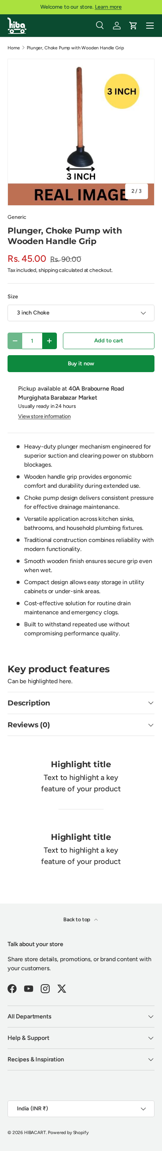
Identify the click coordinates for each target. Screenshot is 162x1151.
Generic (17, 217)
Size (13, 296)
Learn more (108, 6)
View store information (44, 416)
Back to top (77, 919)
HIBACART (35, 1132)
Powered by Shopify (68, 1132)
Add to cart (108, 340)
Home (14, 48)
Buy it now (81, 363)
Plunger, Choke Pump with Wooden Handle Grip (75, 48)
